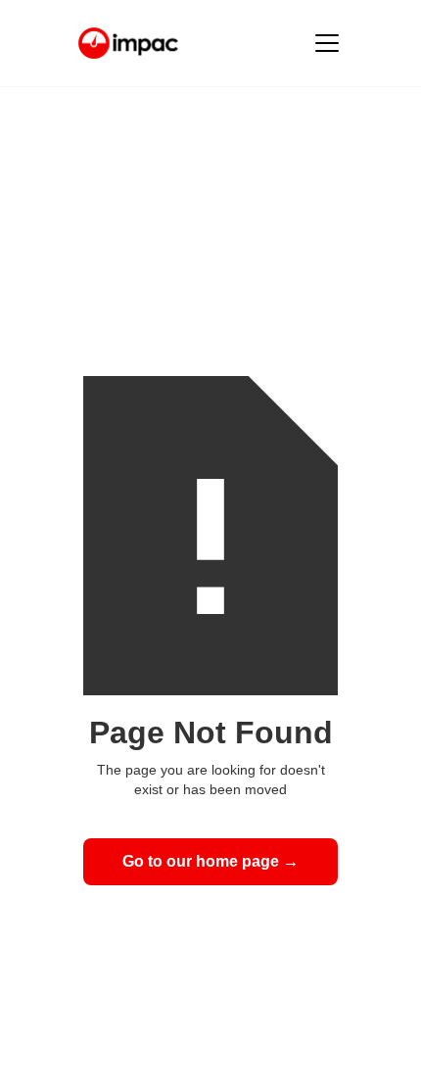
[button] (323, 43)
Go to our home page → (210, 861)
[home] (128, 43)
